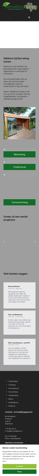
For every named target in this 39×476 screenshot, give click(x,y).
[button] (10, 17)
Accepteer (19, 466)
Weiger (19, 471)
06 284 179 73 (11, 428)
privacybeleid (28, 459)
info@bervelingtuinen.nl (14, 431)
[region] (19, 460)
